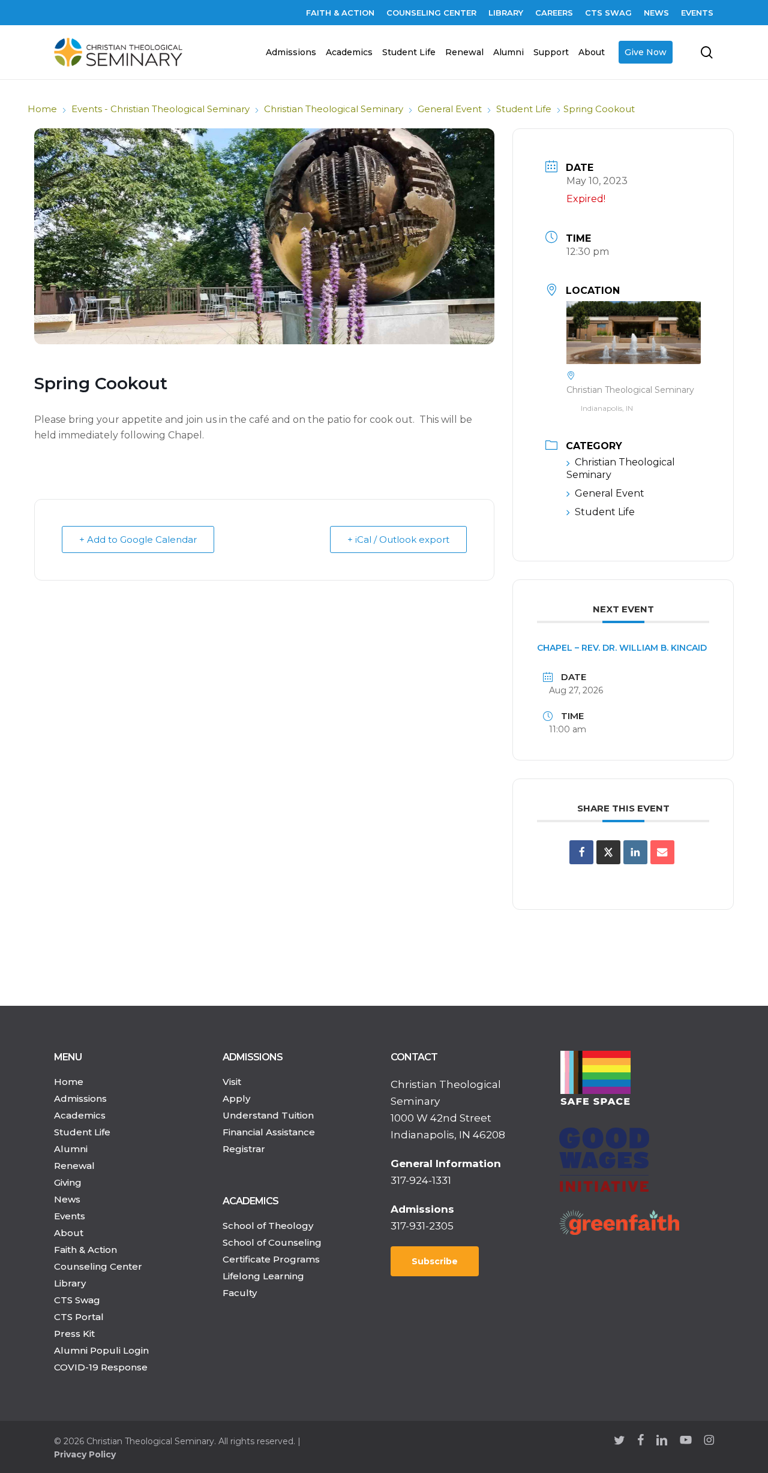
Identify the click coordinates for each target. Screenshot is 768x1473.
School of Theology (268, 1225)
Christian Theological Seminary (333, 109)
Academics (80, 1115)
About (68, 1232)
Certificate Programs (271, 1259)
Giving (68, 1182)
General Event (450, 109)
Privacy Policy (85, 1454)
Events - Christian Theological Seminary (160, 109)
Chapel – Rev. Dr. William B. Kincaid (622, 647)
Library (70, 1283)
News (67, 1199)
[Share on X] (608, 852)
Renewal (74, 1165)
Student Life (523, 109)
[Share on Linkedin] (635, 852)
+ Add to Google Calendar (138, 539)
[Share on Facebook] (581, 852)
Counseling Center (98, 1266)
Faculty (240, 1292)
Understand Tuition (268, 1115)
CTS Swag (77, 1300)
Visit (232, 1081)
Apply (236, 1098)
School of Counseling (272, 1242)
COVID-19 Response (101, 1367)
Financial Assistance (269, 1132)
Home (42, 109)
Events (69, 1216)
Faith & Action (85, 1249)
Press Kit (74, 1333)
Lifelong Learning (263, 1276)
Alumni (71, 1149)
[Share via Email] (662, 852)
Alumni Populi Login (101, 1350)
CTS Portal (79, 1316)
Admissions (80, 1098)
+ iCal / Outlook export (398, 539)
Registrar (244, 1149)
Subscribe (435, 1261)
